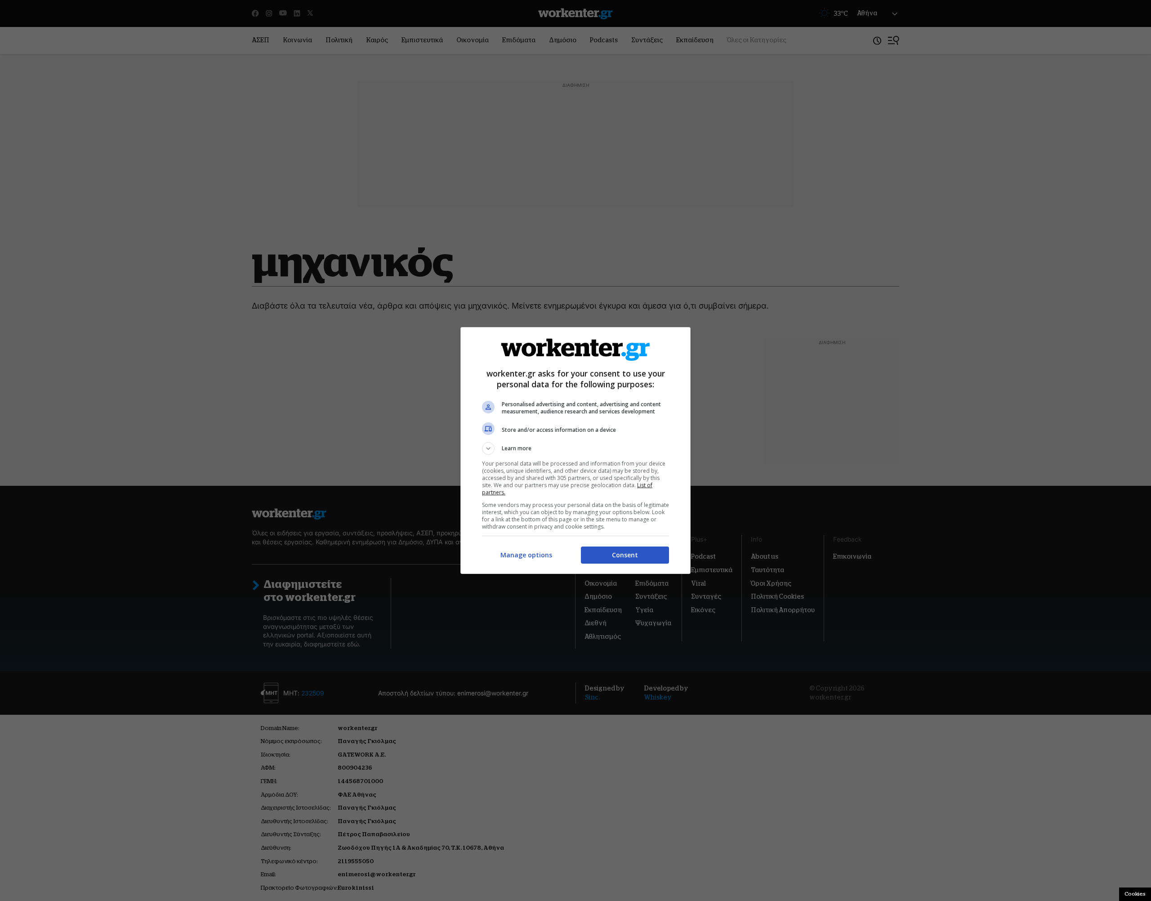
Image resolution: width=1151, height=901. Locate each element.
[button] (575, 448)
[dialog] (575, 450)
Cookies (1135, 894)
